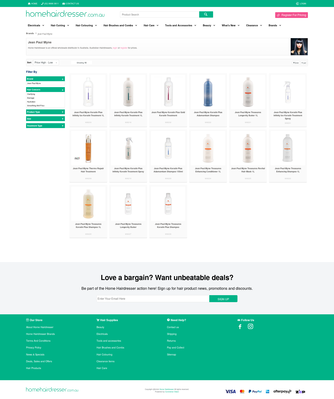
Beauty (207, 25)
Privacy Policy (33, 347)
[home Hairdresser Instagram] (253, 327)
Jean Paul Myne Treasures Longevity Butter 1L (248, 114)
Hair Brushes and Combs (118, 25)
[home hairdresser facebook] (242, 327)
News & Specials (35, 354)
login (115, 47)
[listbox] (46, 62)
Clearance (252, 25)
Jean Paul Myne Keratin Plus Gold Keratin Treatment (168, 114)
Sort (29, 62)
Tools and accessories (109, 340)
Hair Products (33, 368)
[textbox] (159, 14)
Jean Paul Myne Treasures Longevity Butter (128, 225)
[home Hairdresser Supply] (65, 14)
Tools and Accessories (178, 25)
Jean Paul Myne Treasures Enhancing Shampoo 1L (288, 170)
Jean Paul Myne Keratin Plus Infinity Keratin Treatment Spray (128, 170)
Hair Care (149, 25)
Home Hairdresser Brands (40, 334)
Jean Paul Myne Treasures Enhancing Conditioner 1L (208, 170)
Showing (81, 62)
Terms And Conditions (38, 340)
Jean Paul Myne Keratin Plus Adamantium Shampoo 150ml (168, 170)
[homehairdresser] (52, 389)
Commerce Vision (172, 391)
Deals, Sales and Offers (39, 361)
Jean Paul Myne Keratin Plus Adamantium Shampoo (208, 114)
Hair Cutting (58, 25)
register (124, 47)
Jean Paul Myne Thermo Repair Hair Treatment (88, 170)
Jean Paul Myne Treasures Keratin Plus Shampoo (168, 225)
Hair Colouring (84, 25)
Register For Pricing (293, 15)
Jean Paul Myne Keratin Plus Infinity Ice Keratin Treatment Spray (288, 115)
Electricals (34, 25)
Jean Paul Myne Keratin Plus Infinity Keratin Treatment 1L (128, 114)
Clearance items (105, 361)
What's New (229, 25)
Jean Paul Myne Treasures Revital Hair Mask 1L (248, 170)
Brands (273, 25)
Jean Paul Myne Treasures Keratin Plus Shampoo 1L (88, 225)
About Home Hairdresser (39, 327)
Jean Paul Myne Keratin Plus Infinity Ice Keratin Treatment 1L (88, 114)
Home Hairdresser (167, 389)
